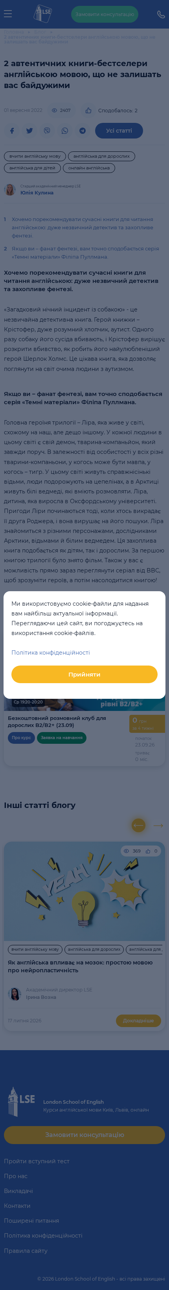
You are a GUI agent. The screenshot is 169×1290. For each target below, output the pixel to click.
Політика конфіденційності (50, 652)
